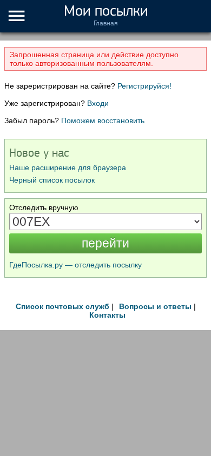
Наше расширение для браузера (67, 167)
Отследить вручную (43, 207)
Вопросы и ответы (155, 306)
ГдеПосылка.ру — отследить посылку (75, 264)
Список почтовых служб (62, 306)
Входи (98, 103)
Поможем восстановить (102, 120)
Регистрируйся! (144, 86)
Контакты (107, 315)
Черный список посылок (52, 180)
